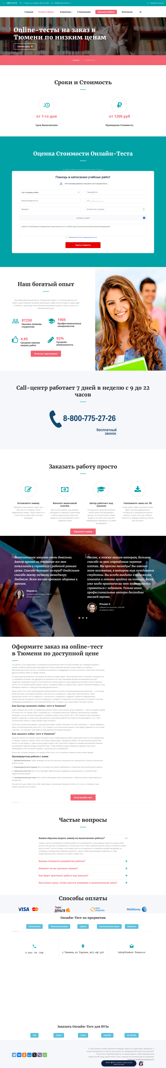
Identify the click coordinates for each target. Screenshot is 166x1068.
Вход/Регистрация (157, 3)
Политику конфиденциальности (86, 237)
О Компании (84, 12)
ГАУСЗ (83, 1035)
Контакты (127, 12)
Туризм (83, 926)
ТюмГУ (59, 1035)
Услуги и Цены (45, 12)
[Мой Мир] (29, 1055)
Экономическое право (109, 926)
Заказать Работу (106, 12)
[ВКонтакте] (19, 1055)
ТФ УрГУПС (131, 1035)
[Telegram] (14, 1055)
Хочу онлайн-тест (83, 797)
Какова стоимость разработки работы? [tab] (62, 861)
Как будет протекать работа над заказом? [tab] (63, 875)
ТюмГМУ (107, 1035)
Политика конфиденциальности (140, 1059)
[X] (34, 1055)
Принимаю (83, 237)
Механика (131, 926)
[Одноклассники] (24, 1055)
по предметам (94, 918)
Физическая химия (59, 926)
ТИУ (34, 1035)
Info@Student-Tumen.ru (62, 3)
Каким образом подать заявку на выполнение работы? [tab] (72, 838)
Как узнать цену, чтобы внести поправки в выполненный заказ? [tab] (78, 882)
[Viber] (39, 1055)
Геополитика (34, 926)
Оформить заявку (83, 531)
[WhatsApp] (45, 1055)
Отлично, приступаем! (45, 353)
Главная (29, 12)
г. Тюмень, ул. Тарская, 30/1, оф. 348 (36, 3)
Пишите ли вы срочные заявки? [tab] (58, 868)
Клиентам (65, 12)
